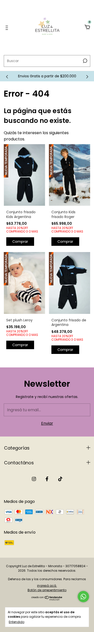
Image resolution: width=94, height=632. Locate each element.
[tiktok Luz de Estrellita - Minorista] (60, 479)
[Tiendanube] (47, 599)
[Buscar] (84, 61)
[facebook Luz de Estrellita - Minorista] (47, 479)
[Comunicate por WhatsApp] (83, 596)
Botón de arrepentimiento (47, 590)
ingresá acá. (47, 585)
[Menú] (8, 27)
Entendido (16, 622)
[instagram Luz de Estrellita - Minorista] (34, 479)
